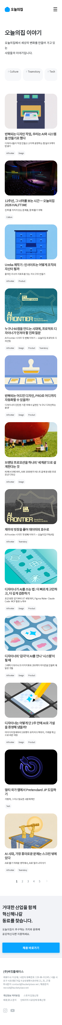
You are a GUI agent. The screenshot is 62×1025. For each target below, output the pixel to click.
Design (21, 153)
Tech (8, 806)
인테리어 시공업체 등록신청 (32, 999)
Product (22, 281)
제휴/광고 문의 (10, 999)
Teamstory (43, 348)
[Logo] (14, 9)
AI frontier (10, 153)
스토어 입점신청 (31, 995)
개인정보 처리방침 (11, 995)
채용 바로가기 (31, 948)
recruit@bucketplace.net (16, 987)
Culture (9, 217)
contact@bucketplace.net (25, 984)
